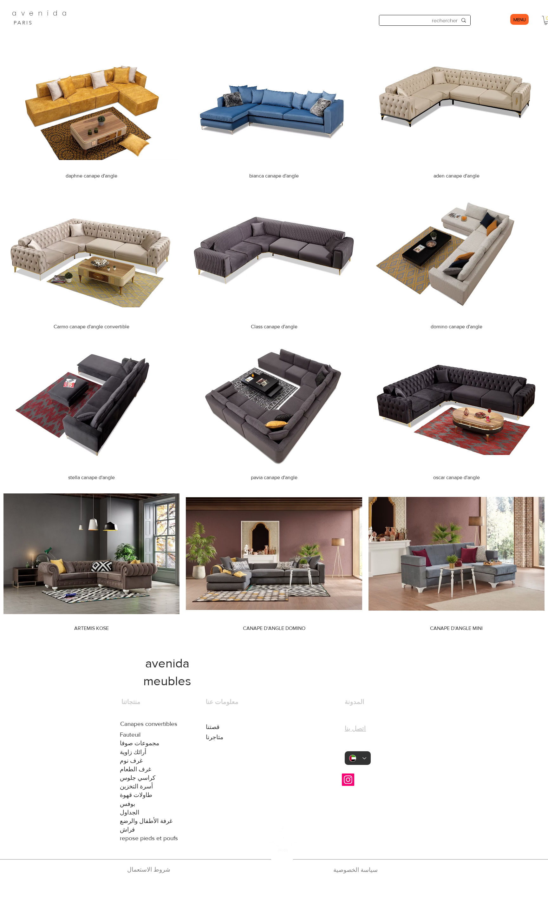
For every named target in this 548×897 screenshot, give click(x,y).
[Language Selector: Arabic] (358, 758)
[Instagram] (348, 779)
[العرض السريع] (457, 101)
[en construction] (281, 886)
